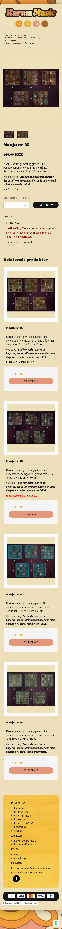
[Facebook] (16, 878)
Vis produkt (31, 381)
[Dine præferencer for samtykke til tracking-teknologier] (56, 923)
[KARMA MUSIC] (31, 12)
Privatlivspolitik (12, 903)
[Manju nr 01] (31, 294)
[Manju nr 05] (31, 689)
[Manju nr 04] (31, 561)
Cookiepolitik (31, 903)
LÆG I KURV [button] (45, 205)
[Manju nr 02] (31, 428)
